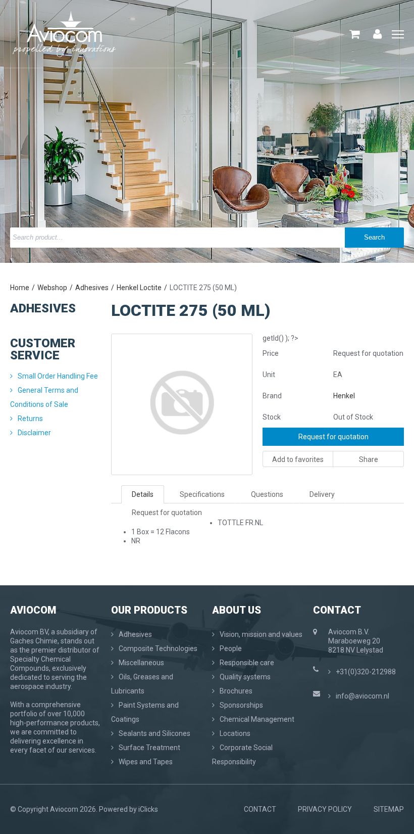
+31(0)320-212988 (366, 672)
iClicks (148, 809)
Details (142, 494)
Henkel (344, 396)
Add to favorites (298, 459)
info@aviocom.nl (362, 696)
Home (19, 288)
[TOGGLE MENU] (398, 35)
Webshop (52, 288)
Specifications (202, 494)
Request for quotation (333, 437)
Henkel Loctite (139, 288)
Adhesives (92, 288)
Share (368, 459)
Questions (267, 494)
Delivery (322, 494)
